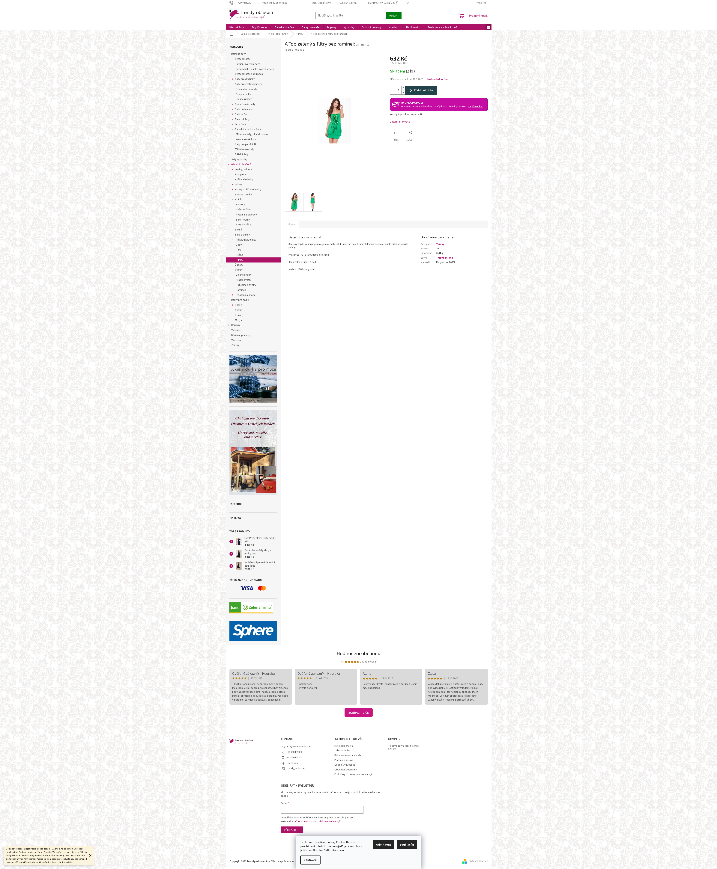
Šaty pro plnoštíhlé (245, 144)
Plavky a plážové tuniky (248, 189)
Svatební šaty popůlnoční (249, 74)
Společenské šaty (245, 104)
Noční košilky (243, 210)
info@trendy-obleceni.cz (300, 747)
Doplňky (235, 325)
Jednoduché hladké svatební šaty (255, 69)
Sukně (238, 230)
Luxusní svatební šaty (248, 64)
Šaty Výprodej (239, 159)
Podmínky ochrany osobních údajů (353, 774)
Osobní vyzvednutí (344, 765)
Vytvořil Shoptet (479, 861)
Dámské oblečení (241, 164)
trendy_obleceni (296, 768)
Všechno (236, 340)
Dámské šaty (238, 54)
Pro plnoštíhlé (244, 94)
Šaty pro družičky (245, 79)
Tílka (238, 250)
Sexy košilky (243, 220)
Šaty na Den (241, 114)
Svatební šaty (242, 59)
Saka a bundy (242, 235)
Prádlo (238, 199)
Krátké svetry (243, 280)
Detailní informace (400, 122)
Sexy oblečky (243, 225)
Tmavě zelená (444, 258)
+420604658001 (295, 752)
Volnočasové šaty (246, 139)
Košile (238, 305)
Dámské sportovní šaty (248, 129)
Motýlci (239, 320)
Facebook (292, 763)
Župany (239, 265)
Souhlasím (407, 845)
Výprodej (236, 330)
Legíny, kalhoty (243, 169)
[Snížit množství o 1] (403, 92)
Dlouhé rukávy (244, 99)
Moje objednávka (321, 3)
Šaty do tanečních (245, 109)
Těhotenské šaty (244, 149)
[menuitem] (237, 27)
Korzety (240, 204)
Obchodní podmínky (345, 770)
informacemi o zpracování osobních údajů (317, 821)
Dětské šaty (242, 154)
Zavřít (421, 132)
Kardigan (241, 290)
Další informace (334, 850)
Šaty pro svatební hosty (248, 84)
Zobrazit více (358, 712)
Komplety (240, 174)
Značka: (294, 50)
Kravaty (239, 315)
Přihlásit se (292, 829)
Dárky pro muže (240, 300)
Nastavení (310, 860)
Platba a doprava (343, 760)
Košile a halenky (244, 179)
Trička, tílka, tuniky (245, 240)
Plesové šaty (242, 119)
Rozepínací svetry (246, 285)
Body (239, 245)
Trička (239, 255)
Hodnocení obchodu (359, 653)
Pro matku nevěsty (246, 89)
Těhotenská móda (245, 295)
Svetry (239, 270)
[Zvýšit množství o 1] (403, 88)
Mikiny (238, 184)
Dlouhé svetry (244, 275)
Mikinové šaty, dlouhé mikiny (252, 134)
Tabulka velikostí (349, 3)
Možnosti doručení (437, 79)
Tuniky (239, 260)
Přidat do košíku (423, 90)
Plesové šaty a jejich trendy (403, 746)
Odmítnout (383, 845)
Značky (235, 345)
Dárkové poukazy (241, 335)
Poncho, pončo (243, 195)
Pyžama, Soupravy (246, 215)
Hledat (394, 15)
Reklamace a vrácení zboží (382, 3)
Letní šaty (240, 124)
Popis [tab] (291, 224)
